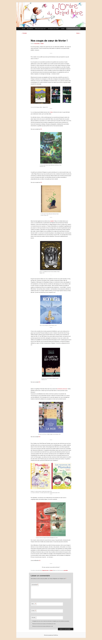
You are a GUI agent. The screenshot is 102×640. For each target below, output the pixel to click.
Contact (62, 28)
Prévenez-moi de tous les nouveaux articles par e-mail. (42, 626)
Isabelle (52, 221)
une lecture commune (62, 388)
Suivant (78, 33)
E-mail (34, 610)
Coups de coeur (45, 570)
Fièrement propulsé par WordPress (51, 635)
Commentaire (35, 584)
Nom (34, 604)
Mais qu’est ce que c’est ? (40, 28)
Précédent (24, 33)
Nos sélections (30, 28)
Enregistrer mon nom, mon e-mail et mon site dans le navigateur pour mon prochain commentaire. (51, 621)
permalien (66, 570)
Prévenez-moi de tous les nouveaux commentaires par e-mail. (44, 623)
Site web (33, 617)
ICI (41, 129)
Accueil (23, 28)
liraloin (42, 43)
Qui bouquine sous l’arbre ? (53, 28)
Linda (51, 112)
